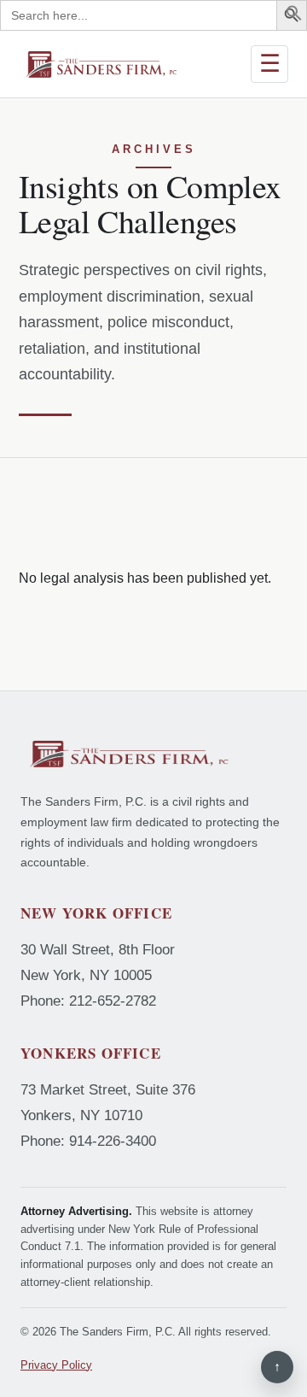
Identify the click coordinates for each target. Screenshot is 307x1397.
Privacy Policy (56, 1365)
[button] (294, 16)
